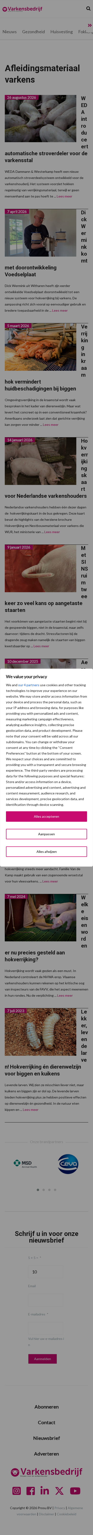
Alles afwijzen (46, 852)
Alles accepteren (46, 816)
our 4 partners (28, 685)
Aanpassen (46, 834)
